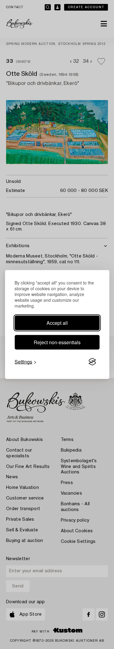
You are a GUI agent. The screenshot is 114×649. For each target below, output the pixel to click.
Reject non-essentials (57, 342)
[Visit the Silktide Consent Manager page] (92, 362)
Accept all (57, 322)
